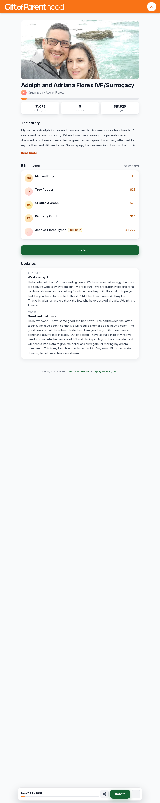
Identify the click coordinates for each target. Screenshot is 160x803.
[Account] (151, 6)
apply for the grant (105, 371)
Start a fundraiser (79, 371)
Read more (29, 152)
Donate (80, 250)
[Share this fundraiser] (104, 794)
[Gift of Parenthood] (34, 7)
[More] (136, 794)
